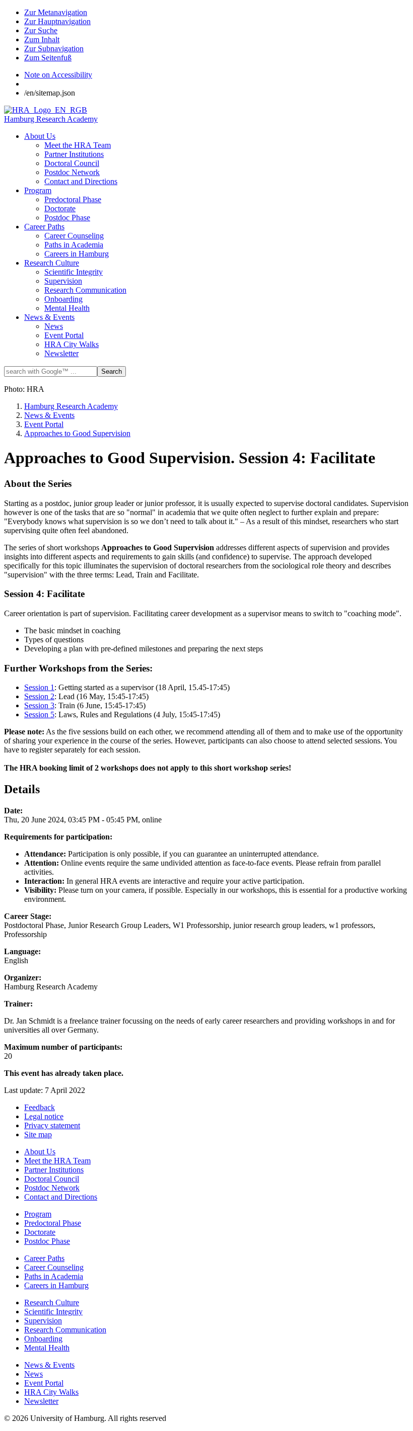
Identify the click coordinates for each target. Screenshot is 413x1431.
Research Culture (51, 263)
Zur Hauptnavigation (57, 21)
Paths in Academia (73, 244)
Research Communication (85, 290)
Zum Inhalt (41, 39)
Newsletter (61, 353)
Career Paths (44, 226)
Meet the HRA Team (77, 145)
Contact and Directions (80, 181)
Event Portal (64, 335)
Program (37, 190)
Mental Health (67, 308)
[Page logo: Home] (45, 110)
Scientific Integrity (73, 272)
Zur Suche (40, 30)
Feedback (39, 1107)
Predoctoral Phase (72, 199)
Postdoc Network (72, 172)
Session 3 (39, 705)
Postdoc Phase (67, 217)
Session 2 (39, 696)
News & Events (49, 317)
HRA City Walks (71, 344)
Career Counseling (74, 235)
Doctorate (60, 208)
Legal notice (43, 1116)
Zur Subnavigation (54, 48)
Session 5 (39, 714)
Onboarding (63, 299)
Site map (38, 1134)
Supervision (63, 281)
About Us (39, 136)
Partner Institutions (74, 154)
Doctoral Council (71, 163)
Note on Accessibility (58, 74)
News (53, 326)
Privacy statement (52, 1125)
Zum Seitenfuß (48, 57)
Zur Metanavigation (55, 12)
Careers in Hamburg (76, 253)
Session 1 (39, 687)
